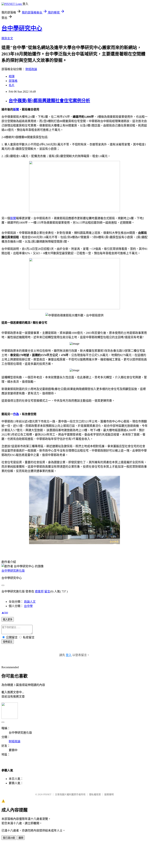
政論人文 (30, 601)
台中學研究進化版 (13, 570)
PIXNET (47, 794)
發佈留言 (7, 641)
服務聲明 (109, 794)
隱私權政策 (95, 794)
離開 (21, 837)
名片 (12, 85)
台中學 (28, 606)
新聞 (16, 109)
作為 (16, 414)
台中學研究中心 (21, 28)
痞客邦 (39, 591)
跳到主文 (7, 38)
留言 (47, 591)
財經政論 (31, 69)
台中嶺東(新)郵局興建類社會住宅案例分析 (49, 100)
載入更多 (7, 619)
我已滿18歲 (9, 837)
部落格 (13, 80)
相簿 (12, 76)
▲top (4, 612)
